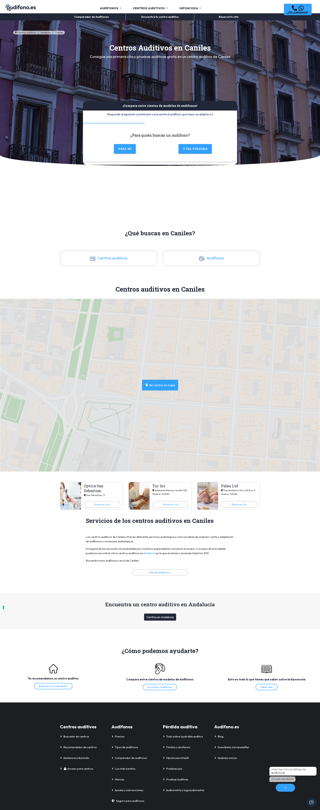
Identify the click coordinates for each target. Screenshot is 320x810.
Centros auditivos (26, 32)
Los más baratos (125, 768)
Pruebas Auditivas (177, 779)
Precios (119, 736)
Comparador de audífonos (131, 758)
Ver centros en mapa (161, 385)
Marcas (119, 779)
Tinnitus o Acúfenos (178, 747)
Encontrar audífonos (160, 687)
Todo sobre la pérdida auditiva (184, 736)
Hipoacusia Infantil (177, 758)
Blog (220, 736)
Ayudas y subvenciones (129, 790)
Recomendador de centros (80, 747)
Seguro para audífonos (130, 801)
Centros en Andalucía (160, 617)
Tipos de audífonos (126, 747)
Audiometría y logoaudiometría (185, 790)
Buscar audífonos (160, 572)
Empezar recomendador (53, 686)
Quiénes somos (227, 758)
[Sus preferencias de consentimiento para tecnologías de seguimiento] (3, 607)
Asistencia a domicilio (76, 758)
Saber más (266, 687)
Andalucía (46, 32)
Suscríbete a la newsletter (233, 747)
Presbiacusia (174, 768)
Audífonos (215, 257)
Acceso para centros (80, 768)
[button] (298, 9)
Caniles (59, 32)
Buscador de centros (76, 736)
